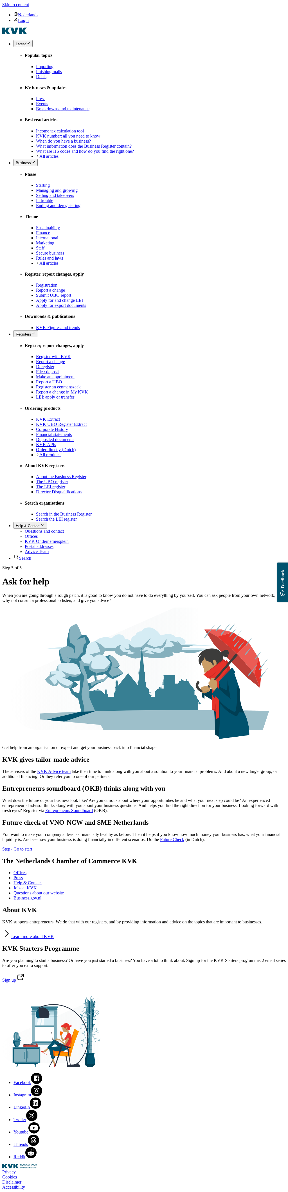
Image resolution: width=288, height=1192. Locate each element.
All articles (48, 156)
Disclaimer (11, 1182)
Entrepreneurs (69, 810)
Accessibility (13, 1187)
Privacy (9, 1171)
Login (23, 20)
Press (18, 877)
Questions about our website (39, 892)
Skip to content (15, 4)
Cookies (9, 1177)
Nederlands (28, 14)
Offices (20, 872)
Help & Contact (28, 882)
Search (25, 558)
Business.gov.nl (27, 898)
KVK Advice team (54, 771)
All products (50, 454)
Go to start (23, 849)
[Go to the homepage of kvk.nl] (14, 32)
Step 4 (8, 849)
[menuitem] (150, 14)
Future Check (172, 839)
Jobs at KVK (25, 887)
